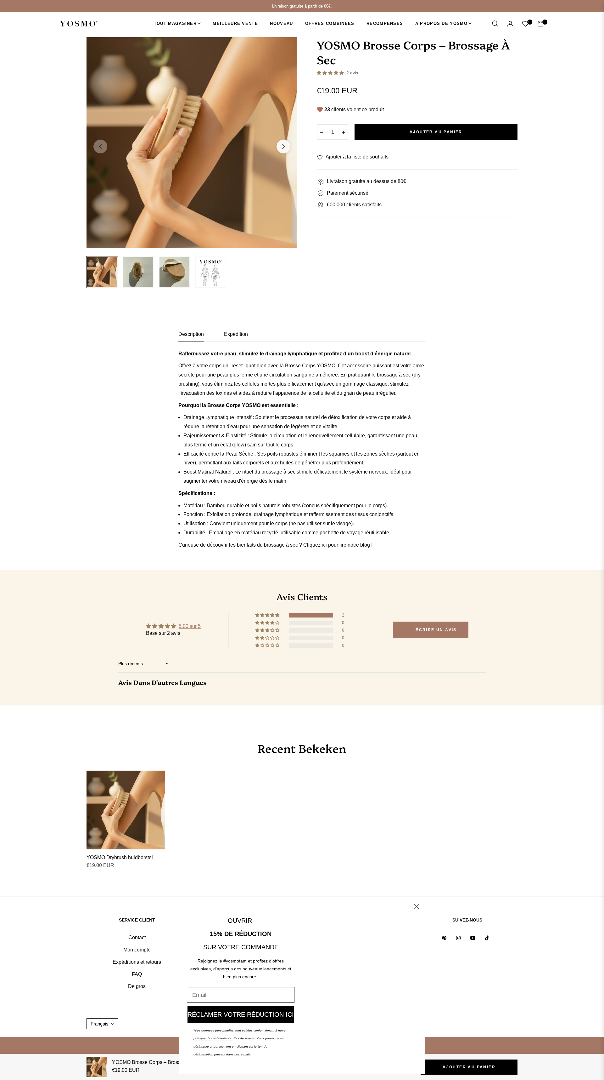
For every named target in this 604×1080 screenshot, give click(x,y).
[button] (495, 23)
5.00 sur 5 (190, 626)
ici (324, 545)
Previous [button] (100, 146)
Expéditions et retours (137, 962)
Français (100, 1023)
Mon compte (137, 949)
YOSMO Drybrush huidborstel (120, 857)
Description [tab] (191, 334)
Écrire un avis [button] (436, 630)
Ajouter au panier (469, 1067)
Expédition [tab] (236, 334)
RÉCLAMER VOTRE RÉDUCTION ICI (240, 1014)
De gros (137, 986)
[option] (192, 142)
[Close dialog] (416, 906)
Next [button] (283, 146)
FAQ (137, 974)
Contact (137, 937)
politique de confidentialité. (212, 1038)
